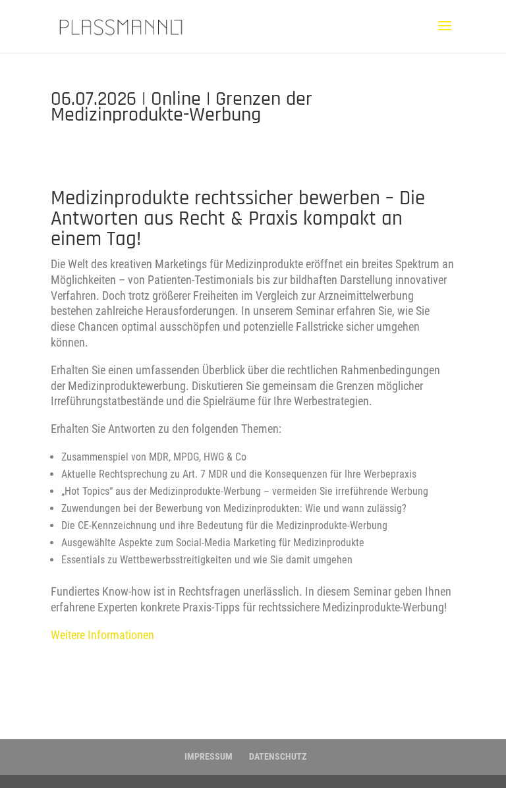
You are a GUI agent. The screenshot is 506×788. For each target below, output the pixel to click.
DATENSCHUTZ (277, 756)
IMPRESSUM (208, 756)
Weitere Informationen (102, 635)
